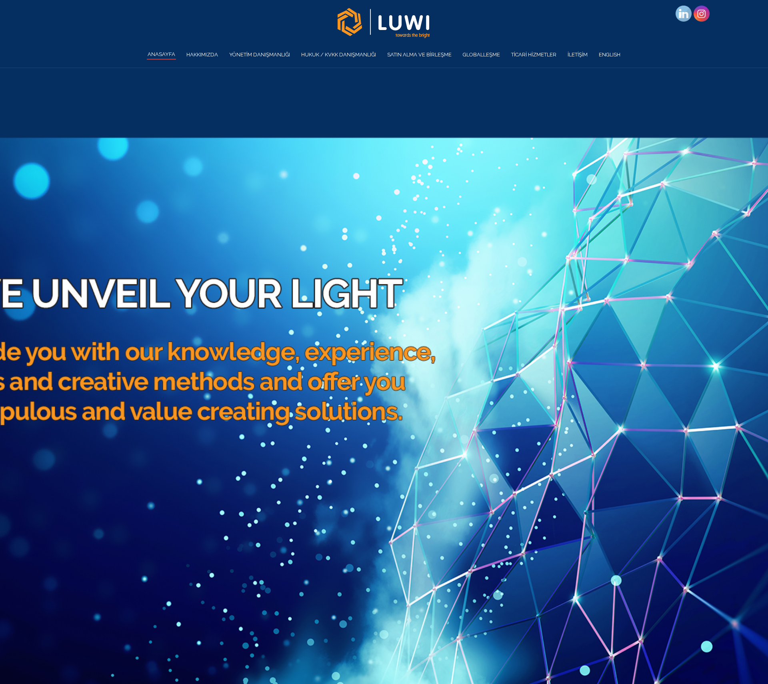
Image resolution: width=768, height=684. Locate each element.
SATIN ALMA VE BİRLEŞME (419, 55)
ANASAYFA (161, 54)
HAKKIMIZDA (202, 55)
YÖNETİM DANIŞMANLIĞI (259, 55)
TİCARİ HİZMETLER (533, 55)
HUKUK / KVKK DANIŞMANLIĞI (338, 55)
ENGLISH (609, 55)
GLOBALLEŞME (481, 55)
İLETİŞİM (578, 55)
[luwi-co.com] (384, 25)
